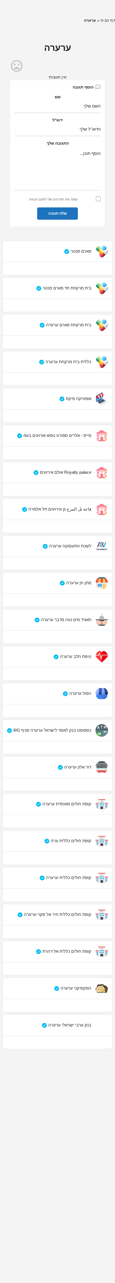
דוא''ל (57, 120)
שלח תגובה (57, 213)
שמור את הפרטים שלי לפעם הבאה (53, 199)
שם (58, 97)
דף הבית (107, 20)
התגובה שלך (58, 143)
